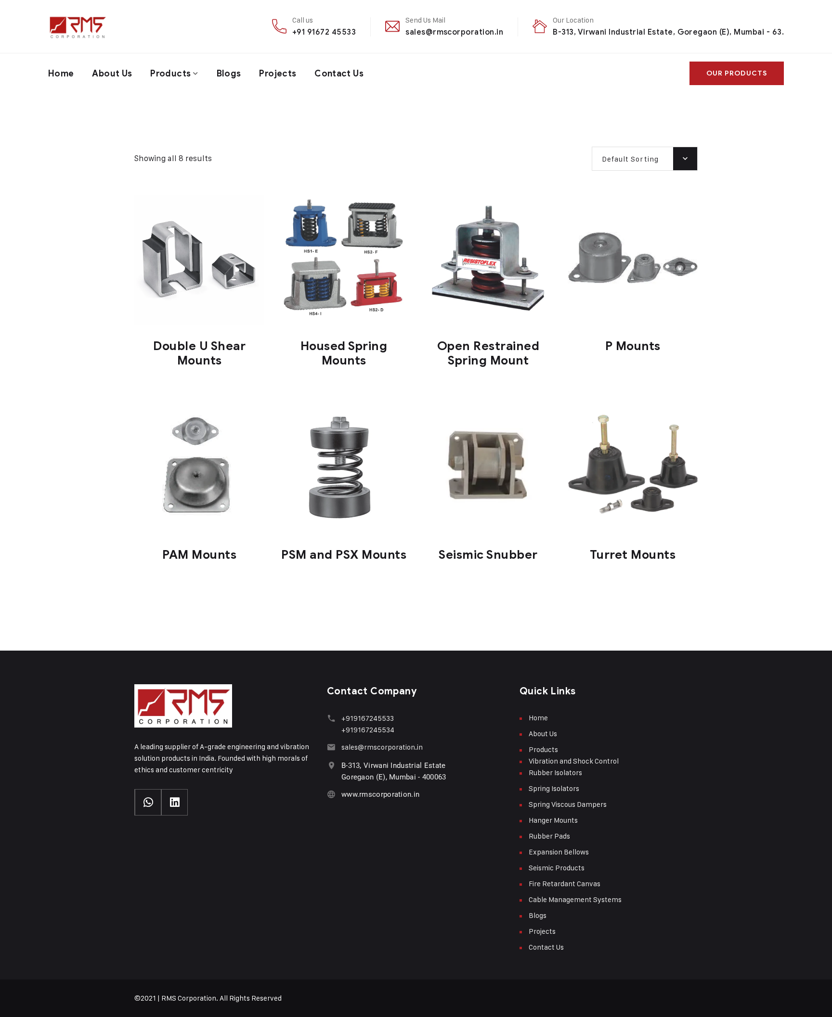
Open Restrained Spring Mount (488, 353)
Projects (277, 73)
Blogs (229, 73)
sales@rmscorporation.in (454, 32)
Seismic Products (557, 867)
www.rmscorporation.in (380, 794)
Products (170, 73)
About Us (112, 73)
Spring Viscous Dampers (568, 804)
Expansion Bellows (559, 851)
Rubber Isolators (555, 772)
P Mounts (633, 346)
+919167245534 (367, 729)
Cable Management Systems (575, 899)
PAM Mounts (199, 554)
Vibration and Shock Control (574, 761)
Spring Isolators (554, 788)
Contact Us (339, 73)
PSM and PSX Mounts (343, 554)
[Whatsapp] (148, 802)
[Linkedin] (174, 802)
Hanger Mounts (553, 820)
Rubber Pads (549, 836)
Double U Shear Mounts (199, 353)
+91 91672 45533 (324, 32)
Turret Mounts (633, 554)
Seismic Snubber (488, 554)
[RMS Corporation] (81, 26)
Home (61, 73)
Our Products (736, 73)
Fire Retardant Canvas (564, 883)
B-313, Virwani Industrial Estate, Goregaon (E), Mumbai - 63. (668, 32)
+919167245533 (367, 718)
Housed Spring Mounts (344, 353)
